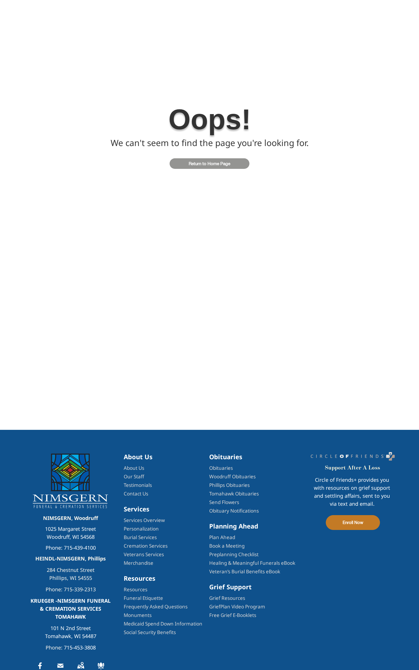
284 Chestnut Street (71, 569)
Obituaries (221, 468)
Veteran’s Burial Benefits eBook (244, 571)
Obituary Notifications (234, 510)
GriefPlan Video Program (237, 606)
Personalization (141, 528)
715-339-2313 (80, 589)
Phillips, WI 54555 (70, 577)
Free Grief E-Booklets (232, 615)
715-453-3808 (80, 647)
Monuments (138, 615)
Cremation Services (146, 546)
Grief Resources (227, 598)
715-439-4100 (80, 547)
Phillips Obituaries (229, 485)
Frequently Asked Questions (156, 606)
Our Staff (134, 476)
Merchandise (138, 563)
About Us (134, 468)
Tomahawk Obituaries (234, 493)
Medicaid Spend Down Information (163, 623)
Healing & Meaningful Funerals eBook (252, 563)
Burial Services (140, 537)
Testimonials (138, 485)
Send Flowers (224, 502)
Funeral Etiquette (143, 598)
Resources (135, 589)
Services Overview (144, 520)
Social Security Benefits (150, 632)
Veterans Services (144, 554)
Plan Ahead (222, 537)
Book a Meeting (227, 546)
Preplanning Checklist (234, 554)
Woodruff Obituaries (232, 476)
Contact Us (136, 493)
